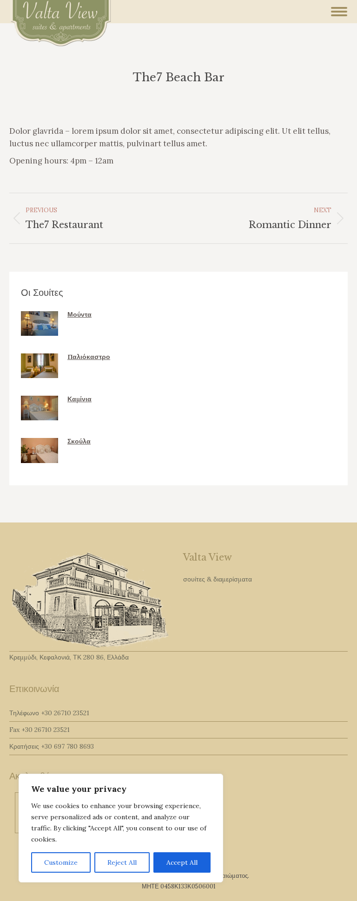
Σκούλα (79, 441)
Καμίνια (79, 399)
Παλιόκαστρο (88, 357)
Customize (61, 862)
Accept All (182, 862)
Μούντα (79, 314)
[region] (121, 828)
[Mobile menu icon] (339, 11)
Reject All (122, 862)
